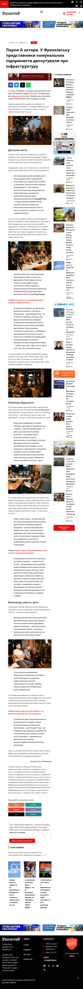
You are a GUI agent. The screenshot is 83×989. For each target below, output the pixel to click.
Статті (34, 42)
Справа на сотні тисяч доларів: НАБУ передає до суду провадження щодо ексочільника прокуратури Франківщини (71, 471)
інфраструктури (18, 96)
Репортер (27, 112)
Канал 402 (27, 959)
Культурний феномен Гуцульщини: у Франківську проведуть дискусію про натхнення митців (71, 392)
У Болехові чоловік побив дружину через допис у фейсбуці (70, 421)
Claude (16, 805)
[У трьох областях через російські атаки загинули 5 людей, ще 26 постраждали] (59, 160)
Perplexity (33, 814)
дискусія (34, 93)
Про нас (27, 954)
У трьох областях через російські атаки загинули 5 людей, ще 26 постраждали (71, 166)
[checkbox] (78, 977)
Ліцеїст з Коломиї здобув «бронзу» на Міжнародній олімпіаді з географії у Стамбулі (71, 351)
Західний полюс (71, 13)
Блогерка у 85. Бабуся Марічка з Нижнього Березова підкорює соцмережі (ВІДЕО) (70, 88)
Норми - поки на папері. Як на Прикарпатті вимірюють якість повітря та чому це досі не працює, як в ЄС (70, 276)
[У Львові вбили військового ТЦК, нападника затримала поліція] (59, 110)
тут (44, 855)
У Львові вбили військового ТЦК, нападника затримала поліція (71, 114)
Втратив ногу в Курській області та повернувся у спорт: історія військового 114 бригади (71, 504)
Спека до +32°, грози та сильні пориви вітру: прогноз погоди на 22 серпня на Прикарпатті (70, 321)
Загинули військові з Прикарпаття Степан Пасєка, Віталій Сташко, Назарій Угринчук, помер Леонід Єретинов (71, 238)
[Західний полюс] (64, 13)
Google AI (16, 809)
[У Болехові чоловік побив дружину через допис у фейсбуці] (59, 416)
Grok (16, 814)
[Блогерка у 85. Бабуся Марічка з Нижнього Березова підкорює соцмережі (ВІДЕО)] (59, 82)
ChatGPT (33, 805)
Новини (27, 950)
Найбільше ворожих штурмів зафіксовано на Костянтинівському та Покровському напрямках (73, 192)
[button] (41, 12)
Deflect (71, 956)
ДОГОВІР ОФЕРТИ (9, 983)
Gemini (33, 809)
